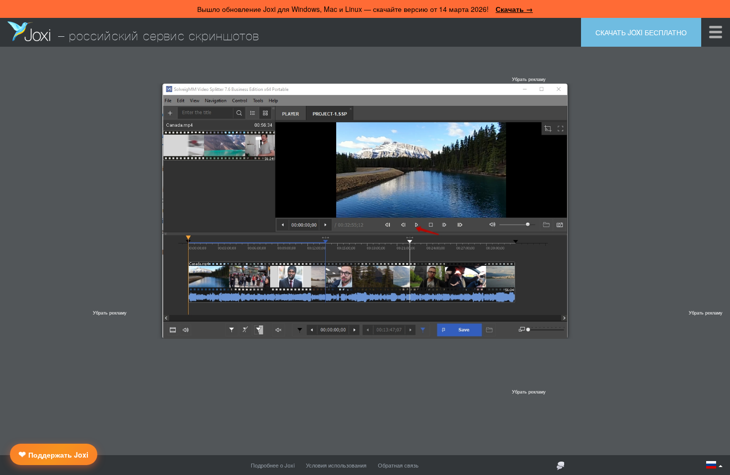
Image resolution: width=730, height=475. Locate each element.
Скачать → (514, 9)
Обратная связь (398, 465)
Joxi (28, 31)
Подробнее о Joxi (272, 465)
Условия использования (336, 465)
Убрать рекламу (529, 79)
